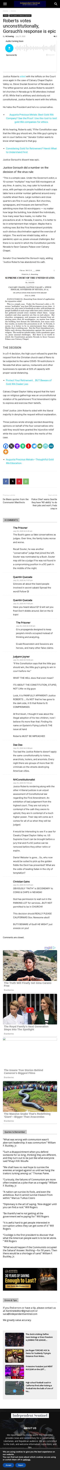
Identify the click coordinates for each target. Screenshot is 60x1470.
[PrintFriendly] (45, 446)
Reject (20, 1465)
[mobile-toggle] (5, 4)
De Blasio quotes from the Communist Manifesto (16, 501)
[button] (56, 4)
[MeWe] (51, 446)
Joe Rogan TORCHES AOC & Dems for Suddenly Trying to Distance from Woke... (38, 1353)
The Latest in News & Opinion (20, 16)
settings (26, 1459)
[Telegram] (34, 446)
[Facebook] (5, 446)
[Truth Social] (17, 446)
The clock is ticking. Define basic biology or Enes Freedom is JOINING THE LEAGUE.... (39, 1337)
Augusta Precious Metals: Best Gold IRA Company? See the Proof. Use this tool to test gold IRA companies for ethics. (31, 118)
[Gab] (22, 446)
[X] (11, 446)
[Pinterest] (19, 481)
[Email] (39, 446)
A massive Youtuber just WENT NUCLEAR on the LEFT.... (39, 1368)
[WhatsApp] (26, 481)
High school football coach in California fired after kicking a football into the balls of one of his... (39, 1385)
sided (22, 76)
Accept (8, 1465)
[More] (5, 451)
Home (5, 11)
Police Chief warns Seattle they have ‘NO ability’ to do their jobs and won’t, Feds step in (44, 504)
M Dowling (10, 36)
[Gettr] (28, 446)
